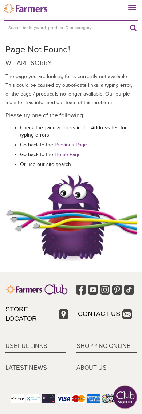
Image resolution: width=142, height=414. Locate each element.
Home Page (68, 154)
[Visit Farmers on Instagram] (105, 290)
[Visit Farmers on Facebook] (81, 290)
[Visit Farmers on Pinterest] (117, 290)
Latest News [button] (26, 368)
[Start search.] (133, 27)
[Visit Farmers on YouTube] (93, 290)
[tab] (35, 346)
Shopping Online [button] (103, 346)
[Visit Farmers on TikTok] (129, 290)
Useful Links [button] (26, 346)
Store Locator (21, 313)
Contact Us (99, 313)
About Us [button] (91, 368)
